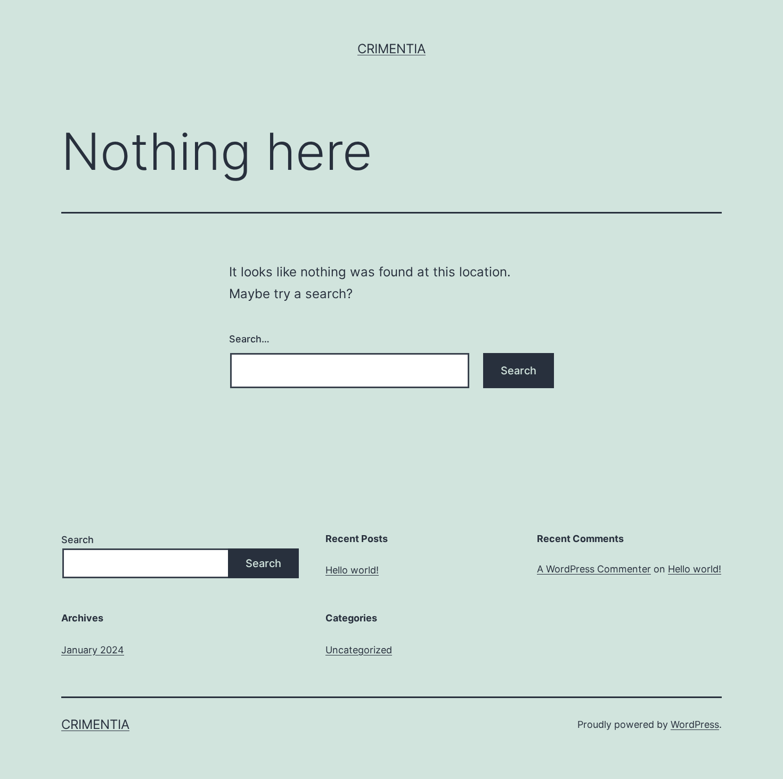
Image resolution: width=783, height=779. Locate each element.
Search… (249, 339)
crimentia (391, 48)
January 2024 (92, 649)
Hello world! (352, 570)
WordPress (695, 724)
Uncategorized (358, 649)
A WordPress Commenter (594, 569)
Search (77, 539)
